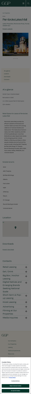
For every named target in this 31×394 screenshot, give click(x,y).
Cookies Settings (15, 381)
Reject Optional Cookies (15, 386)
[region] (15, 375)
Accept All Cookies (15, 391)
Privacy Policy (12, 377)
